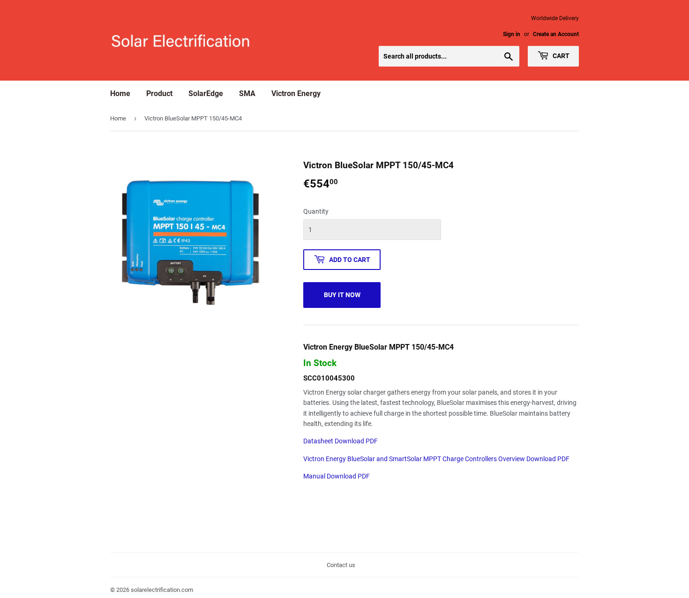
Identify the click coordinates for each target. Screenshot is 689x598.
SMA (247, 93)
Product (159, 93)
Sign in (511, 34)
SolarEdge (205, 93)
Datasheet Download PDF (340, 441)
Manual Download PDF (336, 476)
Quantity (316, 211)
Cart (560, 56)
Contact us (341, 564)
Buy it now (342, 295)
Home (120, 93)
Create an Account (556, 34)
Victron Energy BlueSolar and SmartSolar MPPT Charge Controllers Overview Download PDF (436, 459)
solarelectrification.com (162, 589)
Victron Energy (296, 93)
